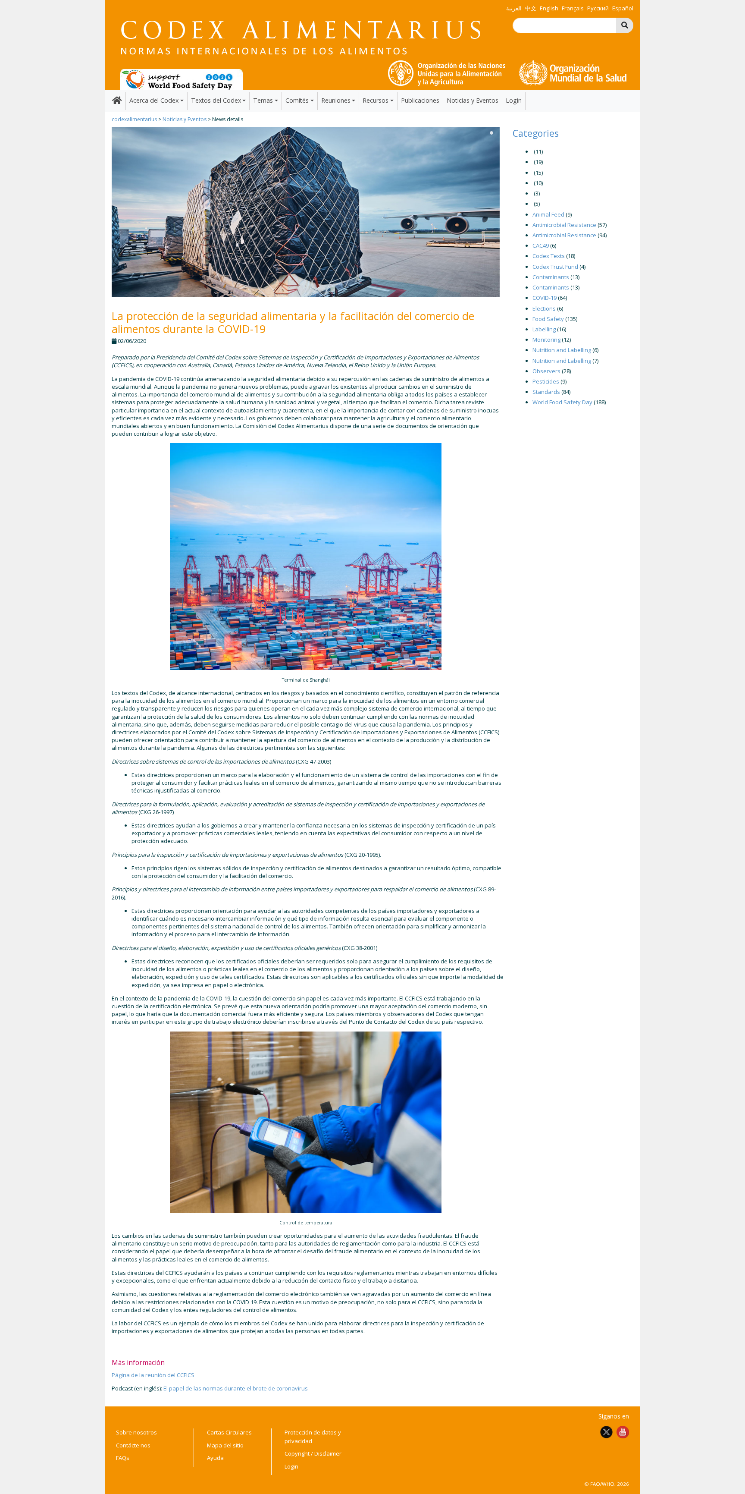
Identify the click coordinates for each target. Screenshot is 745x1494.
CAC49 (540, 245)
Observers (546, 371)
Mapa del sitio (225, 1445)
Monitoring (546, 339)
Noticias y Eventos (472, 100)
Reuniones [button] (336, 100)
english (549, 8)
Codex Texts (548, 256)
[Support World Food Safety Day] (181, 79)
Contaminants (550, 277)
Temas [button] (263, 100)
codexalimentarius (134, 119)
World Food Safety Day (562, 402)
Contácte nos (133, 1445)
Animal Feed (548, 214)
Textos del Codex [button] (216, 100)
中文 (530, 8)
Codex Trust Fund (555, 266)
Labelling (544, 329)
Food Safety (548, 319)
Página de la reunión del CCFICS (153, 1375)
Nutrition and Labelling (561, 350)
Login (514, 100)
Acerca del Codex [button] (153, 100)
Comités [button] (297, 100)
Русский (598, 8)
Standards (546, 392)
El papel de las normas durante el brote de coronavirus (235, 1388)
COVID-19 (544, 298)
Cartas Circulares (229, 1432)
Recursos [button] (375, 100)
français (573, 8)
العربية (514, 8)
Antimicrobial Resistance (564, 225)
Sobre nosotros (136, 1432)
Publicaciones (420, 100)
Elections (544, 308)
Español (622, 8)
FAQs (122, 1458)
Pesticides (545, 381)
